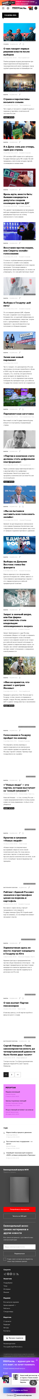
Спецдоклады (8, 1311)
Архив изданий (8, 1305)
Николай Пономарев (25, 520)
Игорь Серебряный (22, 1058)
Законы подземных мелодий (16, 1101)
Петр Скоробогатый (23, 58)
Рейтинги (6, 1308)
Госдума (6, 44)
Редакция (6, 1324)
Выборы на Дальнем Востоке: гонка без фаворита (15, 564)
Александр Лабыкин (12, 1135)
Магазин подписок (16, 1338)
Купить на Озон (21, 1390)
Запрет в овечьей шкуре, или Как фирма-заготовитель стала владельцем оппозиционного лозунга (18, 620)
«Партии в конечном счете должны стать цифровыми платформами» (19, 459)
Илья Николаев (35, 957)
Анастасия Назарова (24, 957)
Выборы (5, 94)
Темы (5, 1286)
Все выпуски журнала (11, 1302)
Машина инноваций (13, 1092)
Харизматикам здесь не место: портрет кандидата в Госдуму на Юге (19, 950)
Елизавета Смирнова (25, 153)
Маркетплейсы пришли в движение (19, 1132)
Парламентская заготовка (18, 413)
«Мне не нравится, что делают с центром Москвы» (16, 685)
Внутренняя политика (10, 887)
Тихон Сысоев (32, 794)
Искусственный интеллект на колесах (19, 1110)
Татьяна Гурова (23, 794)
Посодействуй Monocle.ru (12, 1347)
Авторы (6, 1328)
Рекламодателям (9, 1344)
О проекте (7, 1321)
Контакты (6, 1331)
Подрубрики (7, 1283)
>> (18, 1075)
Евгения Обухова (10, 1146)
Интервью (7, 1289)
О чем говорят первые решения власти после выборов (16, 51)
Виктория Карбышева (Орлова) (14, 1103)
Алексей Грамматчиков (12, 1112)
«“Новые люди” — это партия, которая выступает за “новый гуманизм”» (19, 787)
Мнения (6, 1292)
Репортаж (11, 1088)
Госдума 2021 (14, 44)
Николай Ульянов (10, 1094)
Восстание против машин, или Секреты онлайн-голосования (18, 250)
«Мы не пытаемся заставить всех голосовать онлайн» (19, 514)
